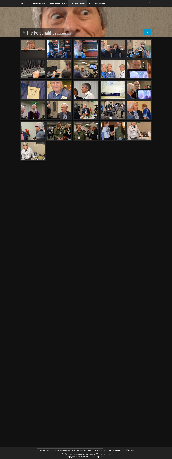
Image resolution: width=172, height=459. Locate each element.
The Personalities (77, 3)
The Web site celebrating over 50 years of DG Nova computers (87, 454)
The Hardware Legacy (57, 3)
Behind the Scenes (96, 3)
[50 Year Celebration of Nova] (22, 3)
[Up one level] (23, 32)
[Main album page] (26, 3)
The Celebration (37, 3)
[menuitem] (22, 3)
